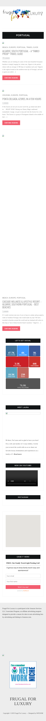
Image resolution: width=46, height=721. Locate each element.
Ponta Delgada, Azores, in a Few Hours (21, 99)
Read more (18, 454)
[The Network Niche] (23, 663)
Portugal (21, 47)
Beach (5, 47)
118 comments (6, 58)
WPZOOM (39, 713)
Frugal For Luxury (23, 701)
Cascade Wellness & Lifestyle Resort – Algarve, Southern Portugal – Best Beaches (22, 304)
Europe (12, 47)
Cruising (6, 95)
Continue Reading (11, 78)
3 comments (5, 311)
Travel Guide (32, 47)
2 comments (5, 103)
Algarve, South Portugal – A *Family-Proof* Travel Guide (21, 52)
